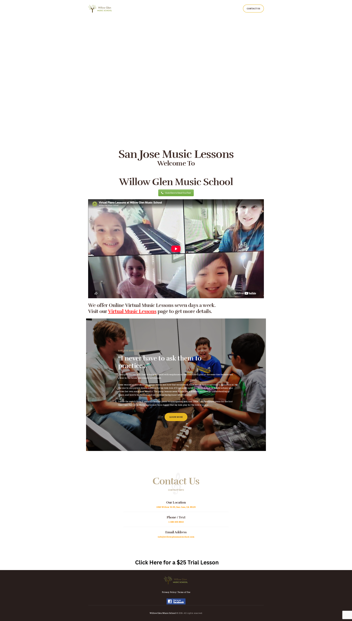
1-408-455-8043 (176, 521)
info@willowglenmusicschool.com (176, 536)
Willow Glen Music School (163, 613)
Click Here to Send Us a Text (178, 193)
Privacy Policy (169, 592)
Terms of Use (184, 592)
